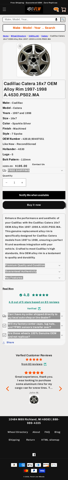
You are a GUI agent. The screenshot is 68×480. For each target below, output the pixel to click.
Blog (57, 432)
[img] (34, 359)
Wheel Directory (18, 432)
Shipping (14, 439)
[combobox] (32, 19)
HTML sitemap (50, 439)
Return (30, 439)
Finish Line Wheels (37, 477)
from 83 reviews (31, 364)
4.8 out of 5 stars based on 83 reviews (34, 302)
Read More (8, 288)
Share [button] (10, 342)
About (36, 432)
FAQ (47, 432)
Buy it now (34, 204)
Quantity (7, 176)
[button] (4, 9)
